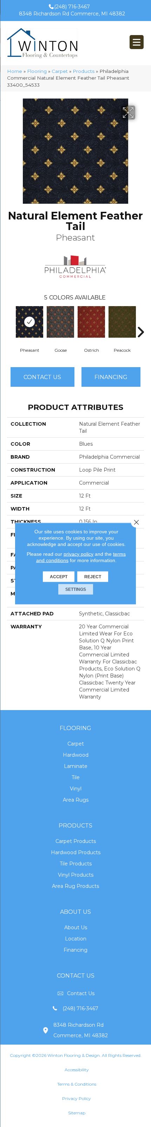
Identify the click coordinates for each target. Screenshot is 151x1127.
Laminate (75, 766)
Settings (75, 589)
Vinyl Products (75, 875)
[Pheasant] (29, 321)
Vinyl (75, 788)
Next (140, 321)
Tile (76, 777)
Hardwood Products (75, 852)
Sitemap (76, 1112)
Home (14, 71)
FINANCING (110, 377)
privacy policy (78, 554)
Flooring (37, 71)
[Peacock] (122, 321)
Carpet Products (75, 841)
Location (75, 939)
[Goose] (60, 321)
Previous (10, 321)
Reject (92, 576)
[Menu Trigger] (137, 42)
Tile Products (76, 864)
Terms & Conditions (76, 1084)
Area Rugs (75, 800)
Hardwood (75, 755)
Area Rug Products (75, 886)
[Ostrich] (91, 321)
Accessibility (77, 1069)
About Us (75, 927)
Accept (58, 576)
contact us (80, 993)
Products (83, 71)
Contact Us (42, 377)
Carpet (60, 71)
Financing (75, 950)
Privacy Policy (76, 1098)
